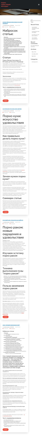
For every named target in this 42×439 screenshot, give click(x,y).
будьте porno (17, 85)
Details (5, 100)
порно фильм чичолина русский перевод (12, 22)
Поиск (32, 19)
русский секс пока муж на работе (13, 220)
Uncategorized (6, 112)
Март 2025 (34, 51)
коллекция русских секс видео (12, 109)
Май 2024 (34, 56)
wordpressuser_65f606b (9, 25)
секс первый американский (11, 325)
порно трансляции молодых (6, 4)
